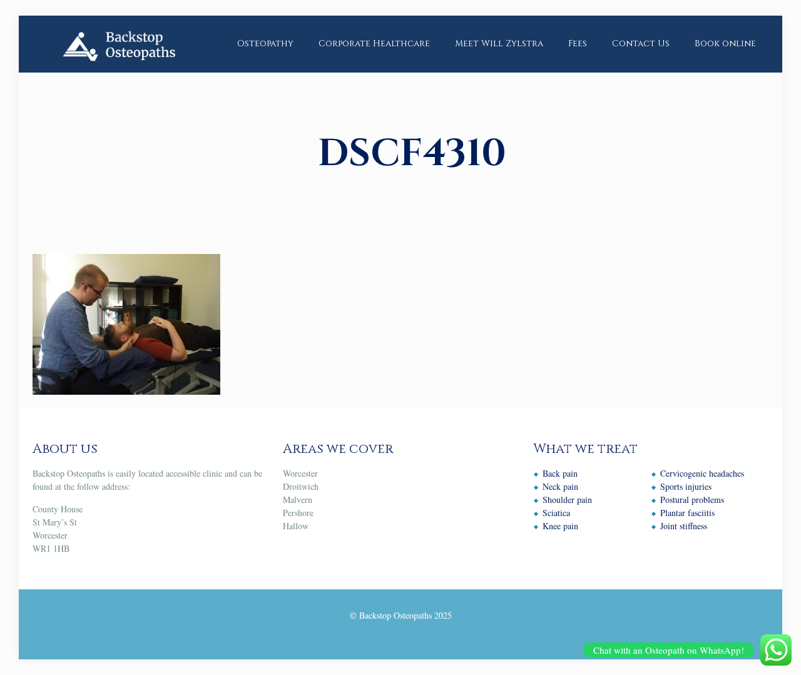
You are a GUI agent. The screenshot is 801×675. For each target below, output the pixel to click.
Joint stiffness (683, 526)
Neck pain (560, 486)
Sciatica (556, 513)
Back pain (560, 473)
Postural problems (692, 499)
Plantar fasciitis (687, 513)
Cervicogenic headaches (702, 473)
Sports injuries (686, 486)
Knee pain (560, 526)
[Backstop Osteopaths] (118, 44)
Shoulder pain (567, 499)
